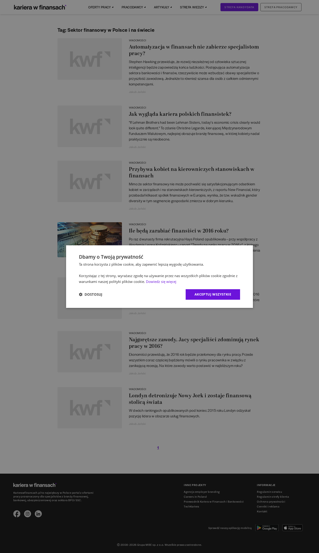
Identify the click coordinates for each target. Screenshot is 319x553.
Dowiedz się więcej (161, 281)
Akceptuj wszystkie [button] (213, 294)
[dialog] (159, 276)
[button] (90, 294)
